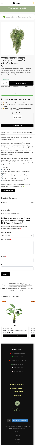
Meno (3, 256)
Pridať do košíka (21, 83)
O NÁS (17, 432)
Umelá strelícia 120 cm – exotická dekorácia (15, 330)
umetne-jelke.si (18, 357)
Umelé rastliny (13, 285)
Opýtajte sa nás (17, 125)
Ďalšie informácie (17, 132)
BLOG (17, 442)
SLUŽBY (17, 439)
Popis (8, 132)
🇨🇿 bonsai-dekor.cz (17, 368)
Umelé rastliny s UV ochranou (17, 286)
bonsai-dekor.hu (18, 364)
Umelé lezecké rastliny (25, 285)
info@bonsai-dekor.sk (16, 384)
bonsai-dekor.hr (18, 371)
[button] (32, 3)
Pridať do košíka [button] (15, 336)
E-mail (3, 265)
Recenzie (28, 132)
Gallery (3, 132)
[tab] (3, 132)
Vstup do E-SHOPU (17, 8)
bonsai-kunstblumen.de (18, 360)
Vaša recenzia (6, 240)
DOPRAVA (17, 435)
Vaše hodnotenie (6, 232)
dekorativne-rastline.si (18, 353)
